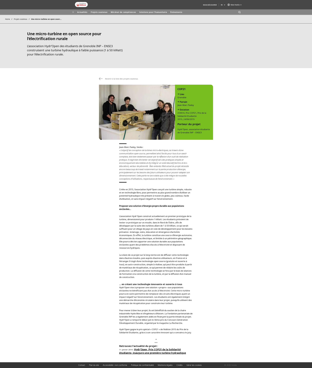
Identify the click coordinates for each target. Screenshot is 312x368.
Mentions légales (165, 365)
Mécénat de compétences (123, 12)
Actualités (82, 12)
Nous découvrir (210, 5)
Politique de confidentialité (142, 365)
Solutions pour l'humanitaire (153, 12)
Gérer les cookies (194, 365)
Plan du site (94, 365)
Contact (81, 365)
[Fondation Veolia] (81, 4)
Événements (176, 12)
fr (222, 5)
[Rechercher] (239, 12)
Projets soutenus (99, 12)
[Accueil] (73, 12)
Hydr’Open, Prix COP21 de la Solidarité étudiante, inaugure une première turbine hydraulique (152, 351)
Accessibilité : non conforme (115, 365)
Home (7, 19)
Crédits (179, 365)
